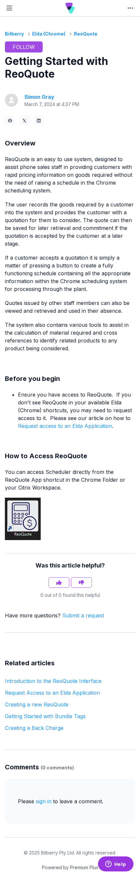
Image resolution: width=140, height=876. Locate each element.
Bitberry (14, 34)
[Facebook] (10, 120)
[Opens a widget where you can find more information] (115, 864)
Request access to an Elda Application (65, 426)
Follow (24, 47)
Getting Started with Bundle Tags (45, 716)
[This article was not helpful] (81, 582)
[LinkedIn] (39, 120)
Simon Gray (39, 97)
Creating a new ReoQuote (36, 704)
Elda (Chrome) (48, 34)
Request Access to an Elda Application (52, 692)
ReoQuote (85, 34)
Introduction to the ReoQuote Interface (53, 681)
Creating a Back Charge (34, 728)
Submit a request (83, 615)
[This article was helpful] (59, 582)
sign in (43, 801)
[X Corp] (24, 120)
